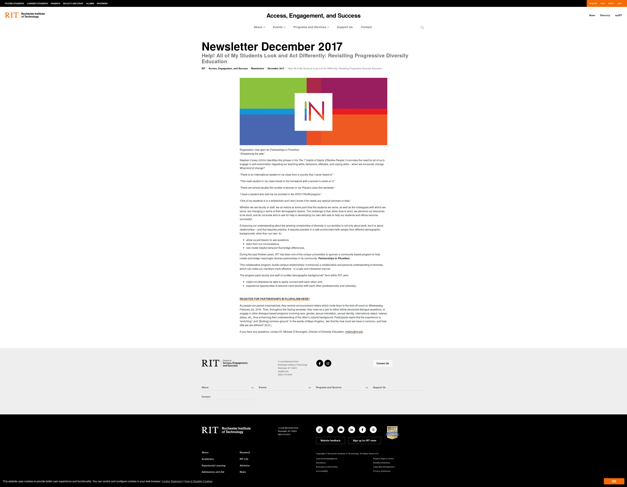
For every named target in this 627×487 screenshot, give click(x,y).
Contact (366, 27)
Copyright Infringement (383, 466)
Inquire (593, 3)
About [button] (258, 27)
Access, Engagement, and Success (313, 15)
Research (245, 452)
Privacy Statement (381, 471)
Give (619, 3)
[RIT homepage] (25, 15)
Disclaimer (321, 462)
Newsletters (257, 68)
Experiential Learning (213, 465)
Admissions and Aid (213, 471)
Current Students (37, 3)
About (205, 452)
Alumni (90, 3)
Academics (208, 459)
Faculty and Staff (73, 3)
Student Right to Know (383, 458)
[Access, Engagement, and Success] (225, 363)
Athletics (245, 465)
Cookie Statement (172, 481)
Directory (605, 15)
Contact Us (383, 363)
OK (614, 481)
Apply (611, 3)
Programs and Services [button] (309, 27)
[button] (422, 27)
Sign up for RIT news (364, 440)
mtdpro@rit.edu (354, 331)
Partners (102, 3)
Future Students (14, 3)
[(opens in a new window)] (319, 363)
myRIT (618, 15)
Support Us (345, 27)
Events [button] (278, 27)
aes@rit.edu (283, 371)
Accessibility (322, 471)
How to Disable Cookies (198, 481)
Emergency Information (327, 466)
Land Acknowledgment (326, 458)
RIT (203, 68)
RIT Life (244, 459)
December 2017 (275, 68)
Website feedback (330, 440)
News (592, 15)
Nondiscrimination (381, 462)
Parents (55, 3)
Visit (602, 3)
